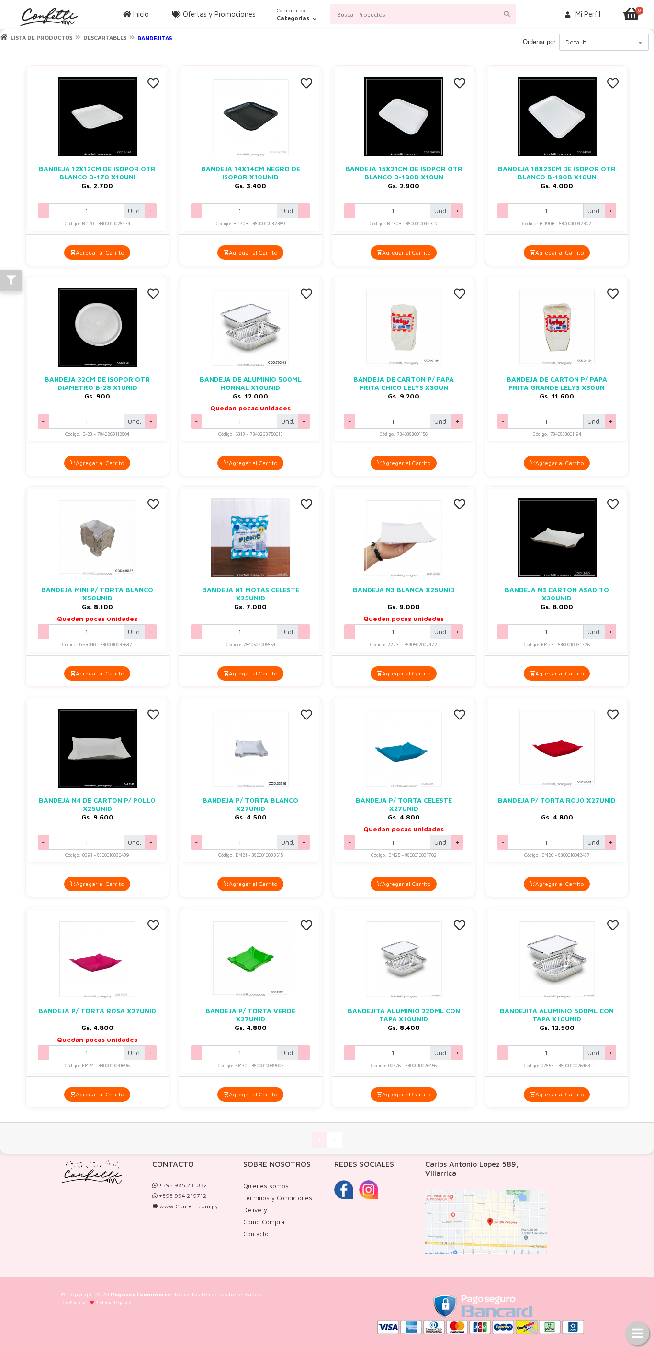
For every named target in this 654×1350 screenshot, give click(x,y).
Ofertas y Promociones (218, 14)
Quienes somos (266, 1186)
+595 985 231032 (182, 1185)
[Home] (4, 37)
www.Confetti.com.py (188, 1206)
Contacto (256, 1234)
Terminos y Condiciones (277, 1198)
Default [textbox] (575, 42)
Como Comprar (265, 1222)
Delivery (255, 1210)
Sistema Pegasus (113, 1302)
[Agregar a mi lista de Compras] (153, 84)
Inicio (140, 14)
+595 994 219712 (182, 1195)
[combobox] (604, 42)
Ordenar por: (540, 41)
